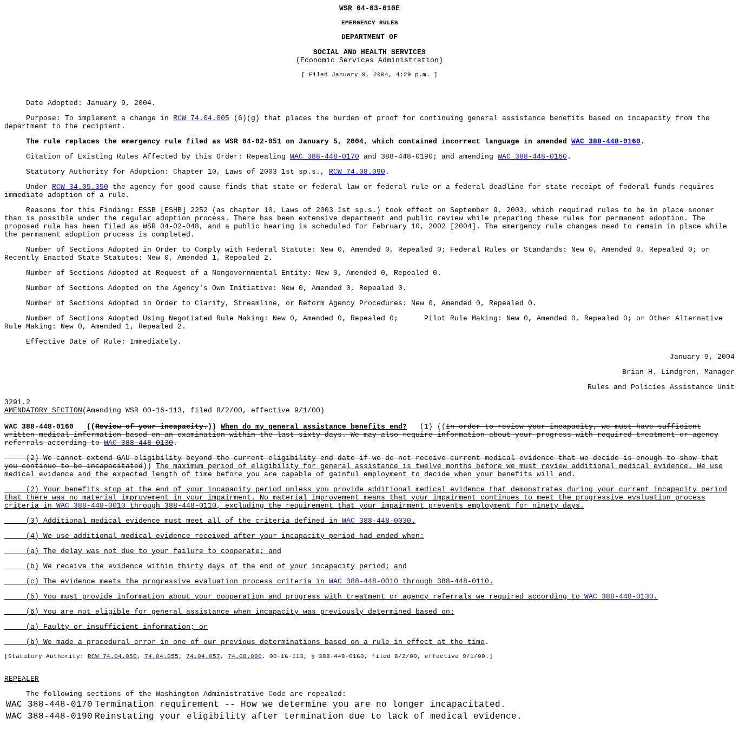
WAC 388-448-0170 (324, 157)
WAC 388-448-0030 (376, 521)
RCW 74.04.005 (201, 118)
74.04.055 (161, 656)
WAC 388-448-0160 (606, 141)
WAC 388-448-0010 (91, 506)
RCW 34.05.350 (80, 187)
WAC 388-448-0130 (138, 443)
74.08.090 (245, 656)
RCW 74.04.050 (112, 656)
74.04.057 (203, 656)
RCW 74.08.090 (357, 172)
